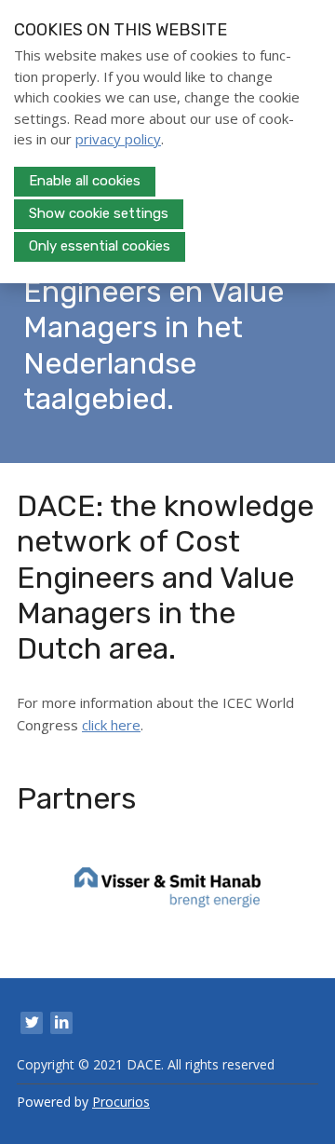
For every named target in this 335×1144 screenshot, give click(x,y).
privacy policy (118, 138)
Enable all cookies (85, 180)
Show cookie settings (98, 213)
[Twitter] (31, 1023)
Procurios (121, 1101)
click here (111, 724)
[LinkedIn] (61, 1023)
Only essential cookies (99, 246)
